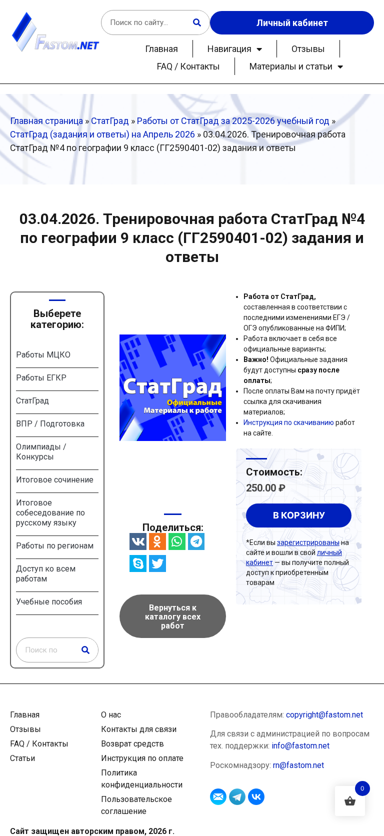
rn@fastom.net (298, 765)
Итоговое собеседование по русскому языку (50, 513)
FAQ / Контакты (188, 66)
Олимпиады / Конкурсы (41, 452)
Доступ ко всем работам (46, 574)
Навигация (230, 49)
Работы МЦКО (43, 355)
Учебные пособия (49, 601)
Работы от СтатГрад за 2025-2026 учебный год (233, 121)
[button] (138, 541)
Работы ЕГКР (41, 377)
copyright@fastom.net (324, 715)
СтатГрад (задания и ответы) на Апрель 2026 (102, 134)
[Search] (197, 22)
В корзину (299, 515)
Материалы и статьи (291, 66)
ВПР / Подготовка (50, 423)
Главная (161, 49)
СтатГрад (110, 121)
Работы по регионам (55, 545)
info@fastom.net (301, 745)
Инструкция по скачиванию (289, 422)
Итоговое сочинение (55, 479)
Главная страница (46, 121)
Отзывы (308, 49)
